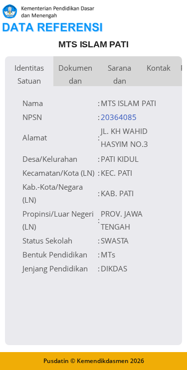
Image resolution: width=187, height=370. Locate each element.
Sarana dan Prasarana (119, 74)
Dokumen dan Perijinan (75, 74)
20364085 (119, 117)
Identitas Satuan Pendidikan (29, 74)
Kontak (159, 68)
